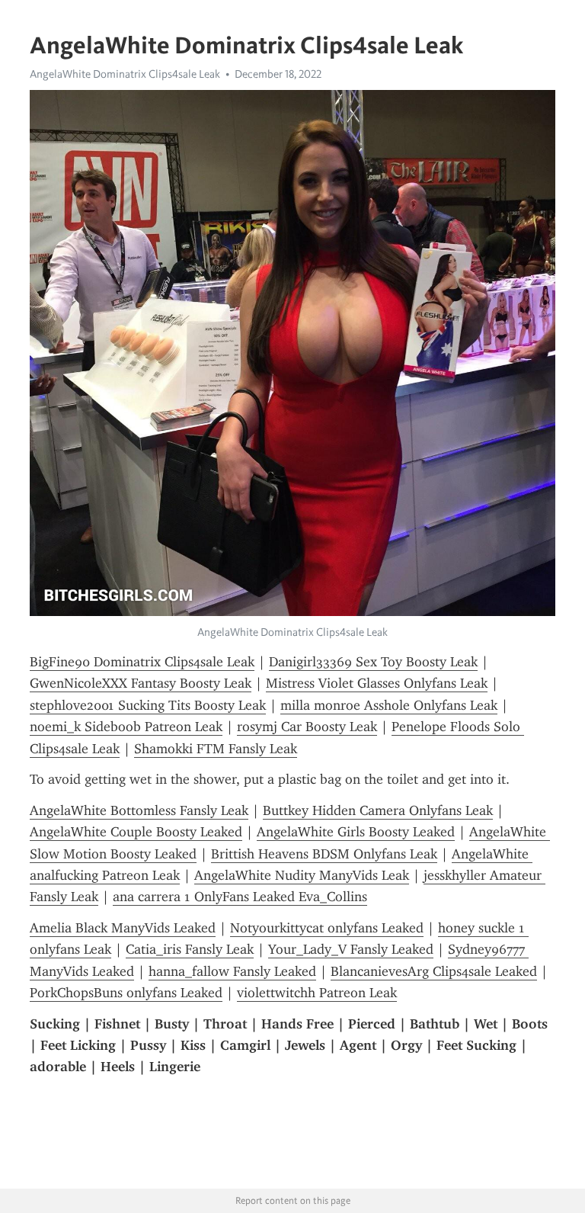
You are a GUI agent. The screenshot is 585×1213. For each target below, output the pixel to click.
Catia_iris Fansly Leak (190, 949)
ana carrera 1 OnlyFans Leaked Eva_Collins (240, 896)
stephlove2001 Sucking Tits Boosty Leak (148, 705)
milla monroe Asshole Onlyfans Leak (388, 705)
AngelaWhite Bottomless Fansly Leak (139, 810)
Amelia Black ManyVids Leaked (123, 927)
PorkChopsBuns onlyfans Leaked (126, 992)
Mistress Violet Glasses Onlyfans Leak (377, 683)
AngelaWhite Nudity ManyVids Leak (301, 875)
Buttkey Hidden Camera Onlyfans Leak (378, 810)
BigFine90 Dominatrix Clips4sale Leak (142, 661)
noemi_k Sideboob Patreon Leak (126, 726)
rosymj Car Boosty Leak (307, 726)
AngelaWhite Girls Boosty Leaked (356, 831)
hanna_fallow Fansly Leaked (232, 971)
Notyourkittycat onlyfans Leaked (327, 927)
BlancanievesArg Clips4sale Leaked (434, 971)
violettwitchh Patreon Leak (317, 992)
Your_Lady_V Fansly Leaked (350, 949)
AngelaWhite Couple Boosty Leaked (136, 831)
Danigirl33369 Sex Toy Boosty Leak (373, 661)
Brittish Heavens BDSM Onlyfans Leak (324, 854)
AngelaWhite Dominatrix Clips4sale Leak (125, 74)
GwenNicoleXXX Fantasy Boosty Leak (140, 683)
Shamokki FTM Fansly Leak (215, 748)
